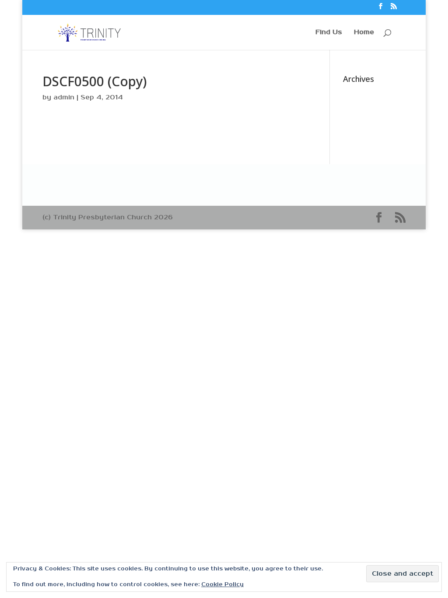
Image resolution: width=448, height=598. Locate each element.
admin (63, 97)
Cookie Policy (222, 584)
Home (364, 32)
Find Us (328, 32)
